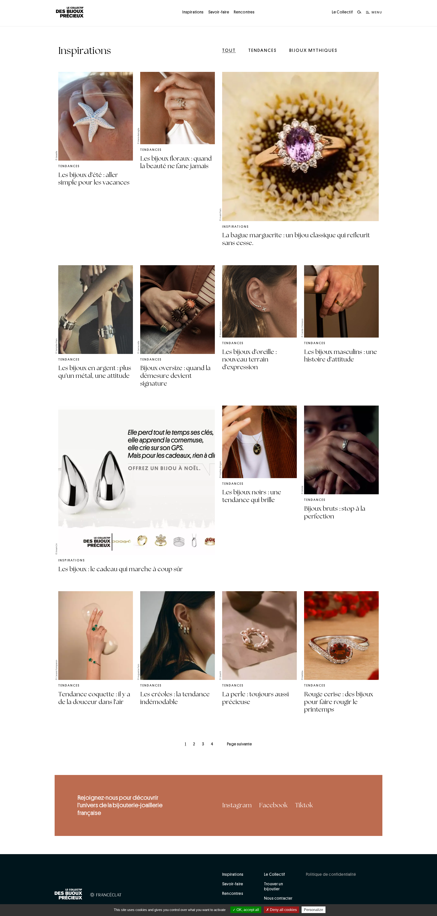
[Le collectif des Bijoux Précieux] (68, 895)
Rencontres (244, 12)
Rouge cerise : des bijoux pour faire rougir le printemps (338, 702)
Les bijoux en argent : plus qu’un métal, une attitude (94, 371)
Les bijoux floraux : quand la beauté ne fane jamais (176, 162)
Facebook (273, 805)
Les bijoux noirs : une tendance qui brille (251, 496)
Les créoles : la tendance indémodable (175, 698)
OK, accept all (247, 910)
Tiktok (304, 805)
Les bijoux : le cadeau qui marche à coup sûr (120, 569)
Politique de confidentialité (331, 874)
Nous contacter (278, 898)
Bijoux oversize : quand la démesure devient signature (175, 375)
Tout (229, 50)
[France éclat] (105, 895)
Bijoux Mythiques (313, 50)
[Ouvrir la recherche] (359, 12)
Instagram (237, 805)
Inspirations (192, 12)
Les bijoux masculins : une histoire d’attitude (340, 355)
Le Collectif (342, 12)
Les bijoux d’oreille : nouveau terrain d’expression (249, 359)
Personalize (313, 910)
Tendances (262, 50)
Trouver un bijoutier (273, 886)
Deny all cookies (283, 910)
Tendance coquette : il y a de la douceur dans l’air (94, 698)
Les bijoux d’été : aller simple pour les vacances (94, 178)
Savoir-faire (218, 12)
